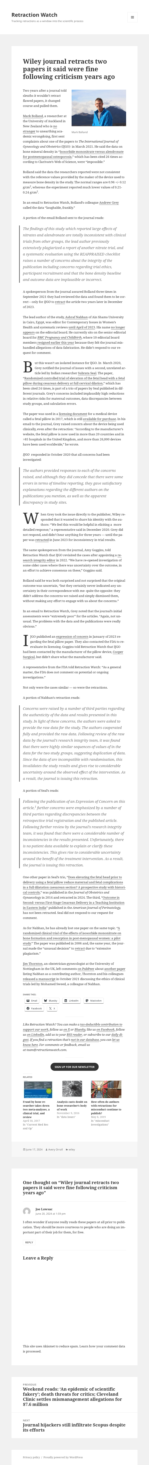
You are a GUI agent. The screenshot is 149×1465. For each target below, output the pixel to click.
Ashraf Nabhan (76, 317)
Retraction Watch (34, 14)
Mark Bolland (33, 116)
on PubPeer (86, 969)
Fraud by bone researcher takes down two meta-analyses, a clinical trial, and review (36, 1109)
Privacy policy (31, 1457)
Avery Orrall (55, 1149)
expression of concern (72, 636)
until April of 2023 (82, 327)
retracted (42, 540)
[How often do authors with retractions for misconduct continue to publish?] (106, 1089)
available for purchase (99, 419)
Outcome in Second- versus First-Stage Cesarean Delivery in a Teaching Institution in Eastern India (73, 902)
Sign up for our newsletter (74, 1067)
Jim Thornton (33, 964)
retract (60, 302)
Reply (29, 1242)
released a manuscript (39, 979)
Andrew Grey (109, 202)
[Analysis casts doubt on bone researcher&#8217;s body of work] (72, 1089)
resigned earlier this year (55, 342)
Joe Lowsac (44, 1209)
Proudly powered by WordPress (63, 1457)
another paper (114, 969)
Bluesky (79, 1029)
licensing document (73, 414)
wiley (72, 1149)
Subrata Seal (87, 373)
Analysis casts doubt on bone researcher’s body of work (72, 1105)
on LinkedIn (35, 1034)
